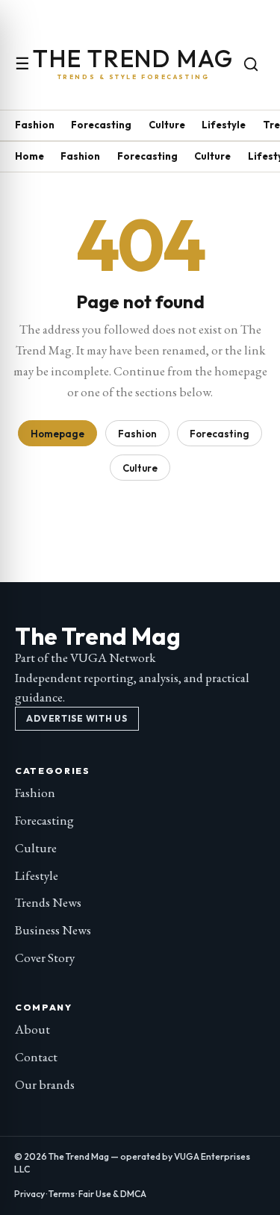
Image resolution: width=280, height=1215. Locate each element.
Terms (62, 1193)
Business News (53, 930)
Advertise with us (76, 718)
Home (29, 156)
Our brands (45, 1084)
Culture (167, 125)
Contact (36, 1057)
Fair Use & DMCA (112, 1193)
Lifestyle (224, 125)
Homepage (57, 434)
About (32, 1029)
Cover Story (45, 957)
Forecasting (101, 125)
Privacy (29, 1193)
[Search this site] (251, 64)
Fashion (35, 125)
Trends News (48, 902)
